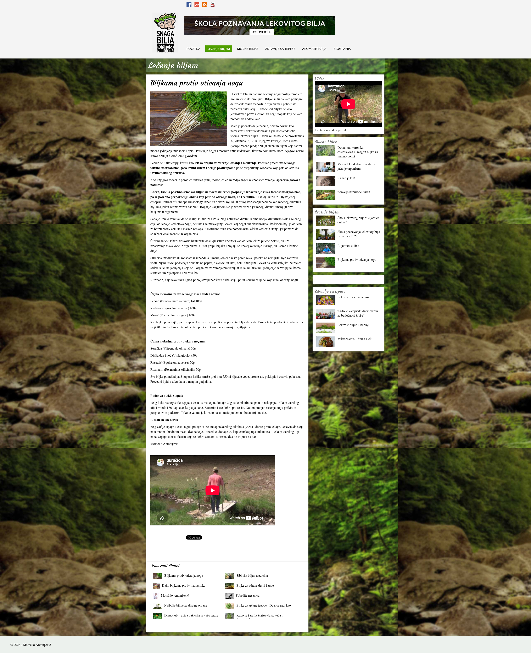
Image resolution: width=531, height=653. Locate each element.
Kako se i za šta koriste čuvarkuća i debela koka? (259, 616)
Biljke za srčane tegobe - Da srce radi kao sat (263, 606)
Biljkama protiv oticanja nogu (183, 575)
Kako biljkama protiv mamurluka (183, 585)
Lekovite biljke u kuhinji (353, 325)
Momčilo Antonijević (175, 595)
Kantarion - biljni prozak (331, 130)
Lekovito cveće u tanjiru (353, 297)
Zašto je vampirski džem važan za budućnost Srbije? (357, 313)
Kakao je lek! (346, 178)
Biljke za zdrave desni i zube (255, 585)
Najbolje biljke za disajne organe (185, 605)
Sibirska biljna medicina (252, 575)
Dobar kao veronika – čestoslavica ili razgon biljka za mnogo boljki (357, 151)
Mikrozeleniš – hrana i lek (354, 338)
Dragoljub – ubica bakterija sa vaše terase (191, 615)
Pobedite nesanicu (247, 595)
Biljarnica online (348, 245)
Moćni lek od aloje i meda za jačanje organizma (356, 166)
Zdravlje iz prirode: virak (353, 192)
